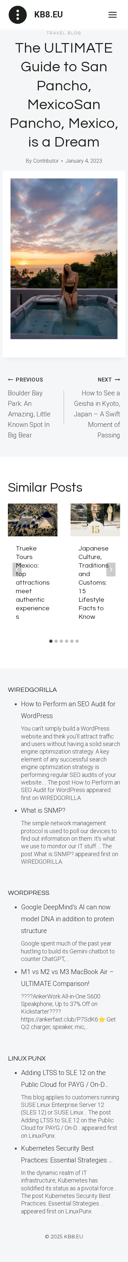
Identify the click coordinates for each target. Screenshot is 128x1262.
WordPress (28, 893)
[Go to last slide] (17, 569)
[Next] (111, 569)
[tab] (51, 641)
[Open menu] (112, 14)
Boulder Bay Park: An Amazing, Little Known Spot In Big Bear (29, 408)
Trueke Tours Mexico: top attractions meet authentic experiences (33, 582)
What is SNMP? (43, 810)
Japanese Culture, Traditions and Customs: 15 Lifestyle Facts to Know (93, 582)
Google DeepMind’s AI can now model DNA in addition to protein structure (67, 919)
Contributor (46, 161)
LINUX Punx (27, 1058)
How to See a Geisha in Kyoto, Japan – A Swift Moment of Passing (97, 408)
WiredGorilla (32, 690)
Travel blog (64, 33)
